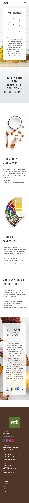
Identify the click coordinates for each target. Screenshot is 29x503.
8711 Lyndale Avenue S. (8, 456)
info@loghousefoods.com (8, 436)
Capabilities (6, 481)
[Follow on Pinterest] (12, 440)
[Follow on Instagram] (7, 440)
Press (4, 486)
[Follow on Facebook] (4, 440)
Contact (5, 491)
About (4, 478)
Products (5, 483)
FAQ (4, 488)
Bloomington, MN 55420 (9, 459)
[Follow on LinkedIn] (10, 440)
